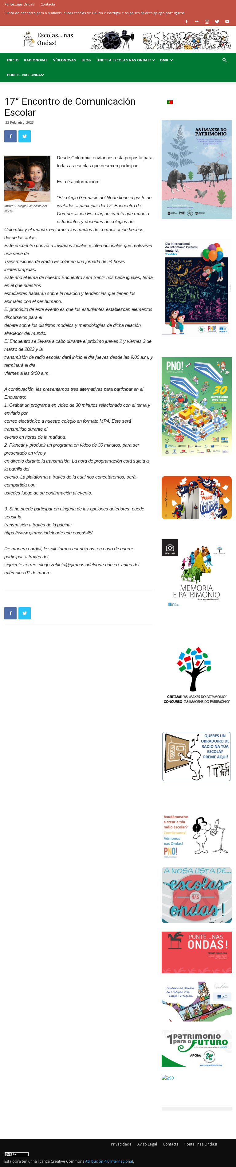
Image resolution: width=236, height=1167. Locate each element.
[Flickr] (196, 21)
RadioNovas (36, 60)
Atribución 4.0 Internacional (109, 1161)
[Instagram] (206, 21)
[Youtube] (227, 21)
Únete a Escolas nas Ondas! (123, 60)
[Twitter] (217, 21)
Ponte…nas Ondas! (19, 4)
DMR (164, 60)
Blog (86, 60)
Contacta (48, 4)
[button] (224, 60)
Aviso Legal (147, 1144)
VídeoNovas (64, 60)
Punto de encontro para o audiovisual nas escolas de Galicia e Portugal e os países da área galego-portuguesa (94, 12)
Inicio (12, 60)
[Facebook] (186, 21)
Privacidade (121, 1144)
